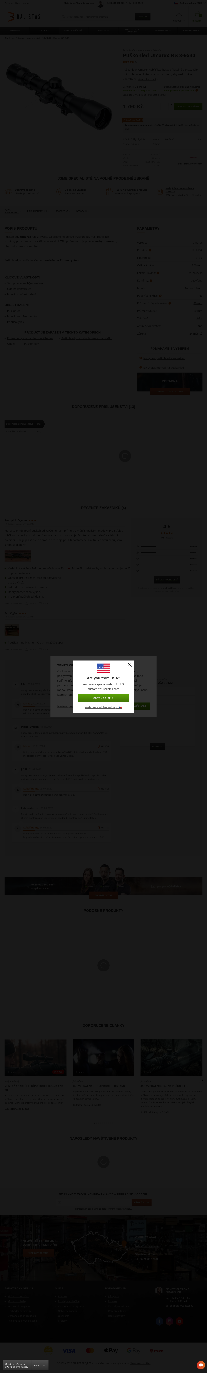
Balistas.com (111, 689)
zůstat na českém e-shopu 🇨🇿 (103, 707)
